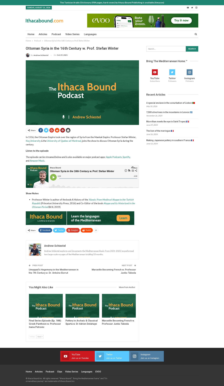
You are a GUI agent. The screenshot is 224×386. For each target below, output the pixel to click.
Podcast (56, 34)
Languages (90, 34)
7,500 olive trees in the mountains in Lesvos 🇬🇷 (169, 112)
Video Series (72, 34)
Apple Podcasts (114, 157)
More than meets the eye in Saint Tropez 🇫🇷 (167, 121)
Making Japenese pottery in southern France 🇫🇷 (170, 140)
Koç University (33, 140)
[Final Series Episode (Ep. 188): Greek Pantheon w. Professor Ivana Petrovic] (46, 306)
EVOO (98, 371)
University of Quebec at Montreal (64, 140)
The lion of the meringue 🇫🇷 (160, 131)
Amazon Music (37, 160)
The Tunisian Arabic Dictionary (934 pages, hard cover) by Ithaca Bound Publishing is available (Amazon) (112, 2)
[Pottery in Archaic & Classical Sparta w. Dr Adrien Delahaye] (82, 306)
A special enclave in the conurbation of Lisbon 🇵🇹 (170, 103)
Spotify (126, 157)
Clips (59, 371)
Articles (43, 34)
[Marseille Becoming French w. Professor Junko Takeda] (119, 306)
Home (31, 34)
